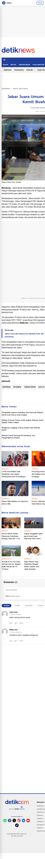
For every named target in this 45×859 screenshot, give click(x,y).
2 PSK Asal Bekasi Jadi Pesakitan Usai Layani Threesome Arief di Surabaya (13, 473)
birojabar (17, 387)
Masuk (40, 3)
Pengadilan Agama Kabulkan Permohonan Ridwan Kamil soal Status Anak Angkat (22, 413)
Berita (13, 64)
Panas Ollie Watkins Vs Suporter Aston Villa (15, 502)
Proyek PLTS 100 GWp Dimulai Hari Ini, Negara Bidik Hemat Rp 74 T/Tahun (11, 565)
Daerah (29, 70)
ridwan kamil (30, 387)
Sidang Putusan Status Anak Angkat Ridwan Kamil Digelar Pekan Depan (22, 421)
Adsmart (8, 70)
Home (5, 64)
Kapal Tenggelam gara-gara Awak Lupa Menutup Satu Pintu (33, 536)
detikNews (6, 88)
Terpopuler (19, 70)
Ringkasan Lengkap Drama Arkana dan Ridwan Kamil (21, 429)
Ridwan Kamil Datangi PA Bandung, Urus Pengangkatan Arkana (18, 436)
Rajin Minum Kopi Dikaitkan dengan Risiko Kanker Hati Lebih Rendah (31, 565)
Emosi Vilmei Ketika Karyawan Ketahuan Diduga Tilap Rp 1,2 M (11, 536)
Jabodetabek (24, 64)
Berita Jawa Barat (20, 88)
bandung (6, 387)
